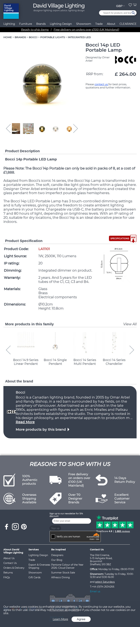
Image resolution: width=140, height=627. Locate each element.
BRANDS (20, 37)
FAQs (6, 577)
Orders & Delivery (13, 567)
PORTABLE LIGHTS (52, 37)
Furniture (25, 23)
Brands (41, 23)
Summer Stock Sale (63, 572)
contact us (101, 84)
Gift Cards (34, 577)
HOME (7, 37)
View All (130, 324)
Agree (81, 619)
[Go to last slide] (8, 128)
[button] (15, 128)
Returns (8, 572)
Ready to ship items (35, 29)
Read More (25, 422)
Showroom (83, 23)
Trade (32, 559)
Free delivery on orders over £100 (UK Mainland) (86, 29)
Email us (95, 591)
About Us (9, 558)
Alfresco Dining (60, 577)
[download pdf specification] (123, 239)
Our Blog (56, 559)
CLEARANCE (128, 23)
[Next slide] (75, 128)
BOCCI (33, 37)
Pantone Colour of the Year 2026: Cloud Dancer (67, 566)
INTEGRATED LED (79, 37)
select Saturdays (105, 581)
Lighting (9, 23)
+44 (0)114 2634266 (103, 586)
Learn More (60, 619)
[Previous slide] (8, 350)
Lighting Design (38, 555)
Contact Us (10, 563)
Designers (57, 555)
